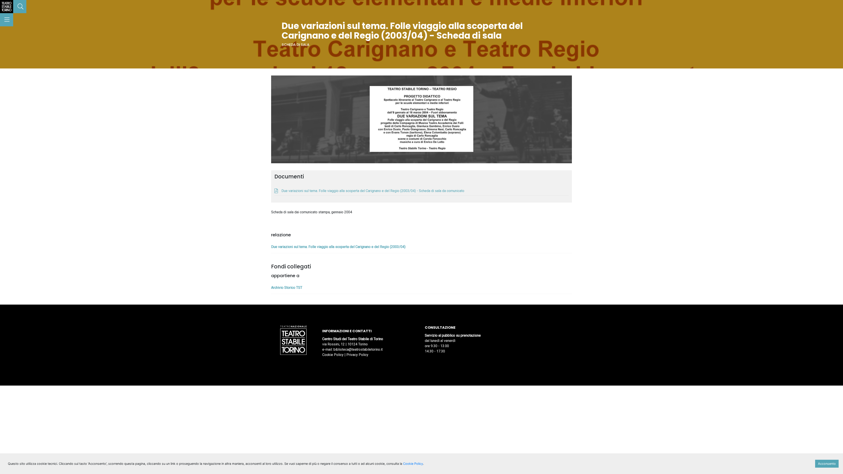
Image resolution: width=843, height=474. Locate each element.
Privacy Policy (357, 355)
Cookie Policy (333, 355)
